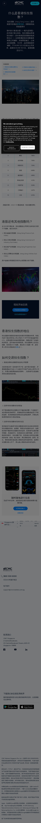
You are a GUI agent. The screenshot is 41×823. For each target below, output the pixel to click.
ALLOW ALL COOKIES (28, 147)
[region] (20, 136)
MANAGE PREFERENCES (11, 148)
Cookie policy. (10, 142)
